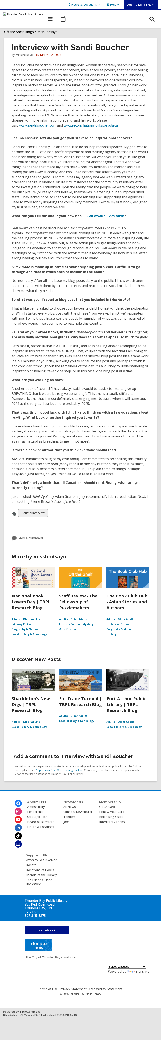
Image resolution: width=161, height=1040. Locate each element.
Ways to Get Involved (41, 860)
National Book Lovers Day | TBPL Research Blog (31, 601)
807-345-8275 (35, 915)
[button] (83, 4)
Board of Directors (40, 822)
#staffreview (67, 629)
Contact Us (47, 929)
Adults (16, 619)
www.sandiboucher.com (37, 125)
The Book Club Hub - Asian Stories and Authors (126, 601)
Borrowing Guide (111, 817)
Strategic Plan (37, 817)
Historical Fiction (118, 624)
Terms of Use (48, 989)
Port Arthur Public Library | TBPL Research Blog (126, 704)
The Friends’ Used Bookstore (39, 882)
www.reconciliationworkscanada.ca (91, 125)
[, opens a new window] (38, 950)
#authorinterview (33, 514)
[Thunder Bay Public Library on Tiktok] (18, 835)
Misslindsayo (47, 32)
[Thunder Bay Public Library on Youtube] (18, 819)
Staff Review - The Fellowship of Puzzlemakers (78, 601)
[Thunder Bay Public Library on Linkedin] (18, 827)
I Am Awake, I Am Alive (105, 216)
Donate (31, 865)
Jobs (66, 822)
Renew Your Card (111, 812)
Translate (142, 971)
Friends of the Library (41, 875)
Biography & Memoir (25, 629)
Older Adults (31, 619)
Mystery (88, 624)
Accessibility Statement (105, 989)
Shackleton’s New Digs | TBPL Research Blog (31, 704)
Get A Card (107, 807)
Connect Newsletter (77, 812)
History (111, 634)
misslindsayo (24, 55)
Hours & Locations (40, 827)
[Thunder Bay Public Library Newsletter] (18, 844)
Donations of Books (40, 870)
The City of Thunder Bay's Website (50, 957)
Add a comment (31, 538)
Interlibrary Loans (112, 822)
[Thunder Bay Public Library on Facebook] (18, 803)
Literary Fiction (22, 624)
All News (69, 807)
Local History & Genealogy (29, 634)
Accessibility (36, 807)
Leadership (35, 812)
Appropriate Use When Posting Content (59, 770)
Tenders (69, 817)
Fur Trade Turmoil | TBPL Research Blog (80, 701)
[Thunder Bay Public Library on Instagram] (18, 811)
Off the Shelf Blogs (19, 32)
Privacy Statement (73, 989)
